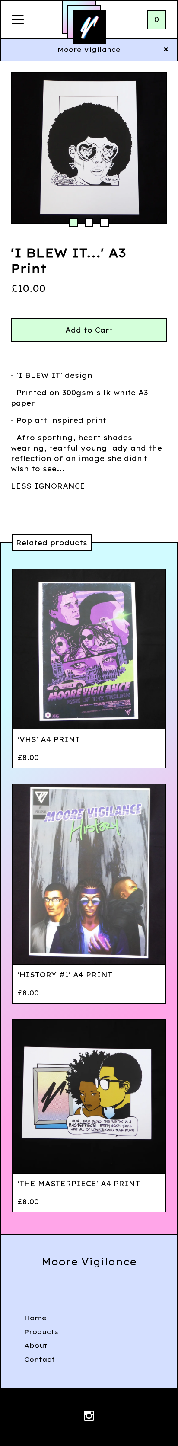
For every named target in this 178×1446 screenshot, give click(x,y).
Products (41, 1332)
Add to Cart (89, 330)
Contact (39, 1359)
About (36, 1345)
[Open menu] (18, 20)
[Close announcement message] (166, 50)
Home (35, 1318)
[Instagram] (89, 1417)
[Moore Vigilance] (89, 27)
